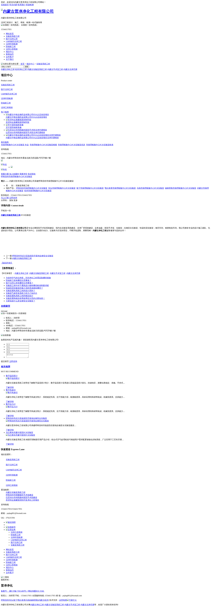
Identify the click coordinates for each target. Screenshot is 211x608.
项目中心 (10, 52)
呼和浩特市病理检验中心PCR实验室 (16, 176)
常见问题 (13, 5)
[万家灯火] (72, 600)
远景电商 (63, 600)
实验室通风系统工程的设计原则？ (20, 291)
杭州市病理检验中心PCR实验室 (38, 191)
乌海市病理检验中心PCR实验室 (150, 188)
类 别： (10, 186)
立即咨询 (13, 198)
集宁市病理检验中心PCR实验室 (90, 188)
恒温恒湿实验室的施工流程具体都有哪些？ (24, 288)
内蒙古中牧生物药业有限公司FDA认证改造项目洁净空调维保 (32, 138)
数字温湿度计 (12, 376)
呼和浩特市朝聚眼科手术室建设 (19, 495)
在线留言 (5, 5)
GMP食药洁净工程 (14, 41)
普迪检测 (30, 5)
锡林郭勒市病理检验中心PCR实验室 (180, 188)
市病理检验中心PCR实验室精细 (43, 145)
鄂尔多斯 (22, 600)
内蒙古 (41, 600)
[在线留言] (11, 527)
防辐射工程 (11, 46)
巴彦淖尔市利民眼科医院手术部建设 (21, 497)
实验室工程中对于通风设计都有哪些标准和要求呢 (27, 285)
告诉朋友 (32, 174)
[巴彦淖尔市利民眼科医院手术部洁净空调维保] (26, 130)
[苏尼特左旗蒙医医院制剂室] (18, 120)
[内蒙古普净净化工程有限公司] (27, 11)
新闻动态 (10, 54)
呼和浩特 (5, 600)
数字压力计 (11, 404)
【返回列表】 (7, 263)
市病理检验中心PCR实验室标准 (99, 145)
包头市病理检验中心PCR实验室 (61, 188)
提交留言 (5, 361)
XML (42, 591)
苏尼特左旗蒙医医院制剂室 (17, 122)
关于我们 (10, 59)
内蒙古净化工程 (8, 69)
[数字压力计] (12, 407)
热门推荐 (5, 112)
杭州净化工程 (21, 69)
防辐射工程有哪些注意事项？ (18, 280)
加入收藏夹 (14, 174)
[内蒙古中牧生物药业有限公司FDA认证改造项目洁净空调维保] (33, 135)
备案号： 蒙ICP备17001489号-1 (14, 591)
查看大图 (5, 174)
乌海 (28, 600)
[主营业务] (11, 530)
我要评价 (23, 174)
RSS (38, 591)
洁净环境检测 (12, 44)
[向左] (4, 164)
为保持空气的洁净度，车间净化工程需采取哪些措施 (28, 278)
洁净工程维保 (12, 49)
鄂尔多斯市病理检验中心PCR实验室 (120, 188)
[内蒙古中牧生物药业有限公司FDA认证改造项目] (27, 115)
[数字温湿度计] (13, 378)
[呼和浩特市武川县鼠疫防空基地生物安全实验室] (27, 421)
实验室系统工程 (13, 36)
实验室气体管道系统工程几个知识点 (21, 293)
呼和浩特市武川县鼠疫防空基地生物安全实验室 (32, 256)
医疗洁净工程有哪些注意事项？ (19, 283)
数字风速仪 (11, 390)
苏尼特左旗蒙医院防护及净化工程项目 (22, 500)
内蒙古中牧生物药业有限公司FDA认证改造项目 (26, 117)
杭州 (46, 600)
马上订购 (5, 198)
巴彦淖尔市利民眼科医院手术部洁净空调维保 (25, 132)
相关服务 (5, 142)
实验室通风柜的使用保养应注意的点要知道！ (25, 298)
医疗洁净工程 (12, 39)
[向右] (4, 169)
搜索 (26, 67)
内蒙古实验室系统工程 (37, 69)
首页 (22, 64)
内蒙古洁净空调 (70, 69)
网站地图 (32, 591)
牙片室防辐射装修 (13, 127)
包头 (11, 600)
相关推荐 (5, 366)
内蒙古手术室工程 (55, 69)
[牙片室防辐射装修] (14, 125)
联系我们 (21, 5)
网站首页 (10, 34)
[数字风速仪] (12, 392)
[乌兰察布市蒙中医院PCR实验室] (20, 435)
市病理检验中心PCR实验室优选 (71, 145)
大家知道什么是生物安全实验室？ (20, 301)
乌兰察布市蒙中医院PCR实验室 (19, 432)
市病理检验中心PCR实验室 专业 (15, 145)
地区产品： (11, 188)
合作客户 (10, 57)
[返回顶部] (11, 522)
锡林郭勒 (34, 600)
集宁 (15, 600)
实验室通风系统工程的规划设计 (19, 296)
